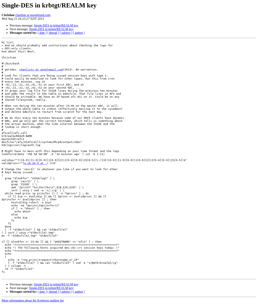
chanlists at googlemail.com (32, 15)
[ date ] (42, 32)
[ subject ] (66, 32)
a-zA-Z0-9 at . (35, 163)
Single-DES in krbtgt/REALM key (56, 25)
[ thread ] (53, 32)
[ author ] (79, 32)
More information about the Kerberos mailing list (33, 300)
